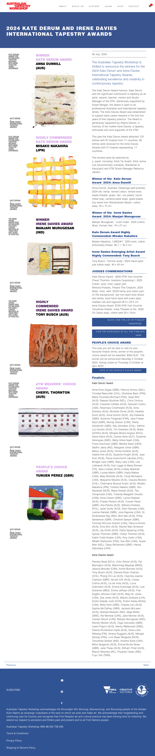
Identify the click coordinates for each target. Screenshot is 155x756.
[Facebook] (61, 703)
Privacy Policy (14, 740)
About (63, 6)
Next (146, 665)
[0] (149, 6)
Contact (134, 6)
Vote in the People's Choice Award (121, 370)
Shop (120, 6)
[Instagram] (61, 691)
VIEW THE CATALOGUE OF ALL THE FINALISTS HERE (120, 333)
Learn (108, 6)
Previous (11, 665)
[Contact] (61, 680)
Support (94, 6)
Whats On (78, 6)
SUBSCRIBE (13, 690)
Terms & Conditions (17, 733)
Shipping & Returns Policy (20, 748)
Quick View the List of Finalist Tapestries (126, 322)
